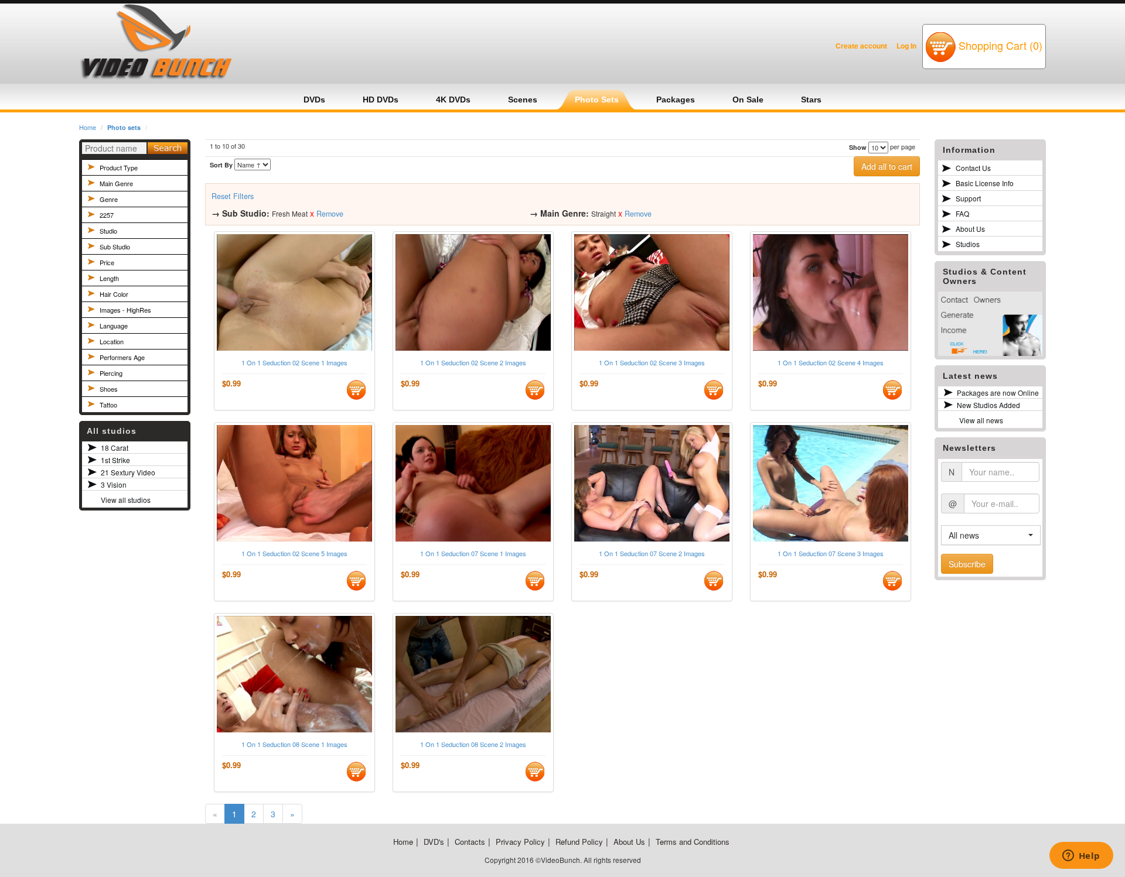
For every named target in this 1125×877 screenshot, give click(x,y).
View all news (981, 420)
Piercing (111, 373)
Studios (968, 244)
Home (87, 127)
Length (109, 278)
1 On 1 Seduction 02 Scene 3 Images (652, 362)
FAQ (962, 213)
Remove (329, 213)
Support (968, 198)
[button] (991, 535)
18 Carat (114, 448)
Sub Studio (115, 246)
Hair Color (114, 294)
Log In (906, 45)
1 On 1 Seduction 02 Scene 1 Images (294, 362)
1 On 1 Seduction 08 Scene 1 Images (294, 744)
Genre (109, 199)
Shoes (109, 388)
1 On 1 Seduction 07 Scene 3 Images (831, 553)
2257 (107, 215)
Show (858, 147)
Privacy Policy (520, 841)
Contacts (470, 841)
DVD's (434, 841)
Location (112, 341)
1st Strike (115, 460)
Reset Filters (233, 196)
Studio (108, 230)
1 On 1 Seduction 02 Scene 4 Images (831, 362)
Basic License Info (985, 183)
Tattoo (108, 404)
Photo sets (124, 127)
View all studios (126, 500)
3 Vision (114, 484)
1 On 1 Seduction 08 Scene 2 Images (473, 744)
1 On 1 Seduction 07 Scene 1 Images (473, 553)
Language (114, 325)
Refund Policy (579, 841)
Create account (861, 45)
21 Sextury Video (128, 472)
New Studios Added (988, 405)
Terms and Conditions (692, 841)
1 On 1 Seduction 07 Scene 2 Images (652, 553)
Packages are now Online (998, 393)
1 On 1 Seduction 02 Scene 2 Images (473, 362)
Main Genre (116, 183)
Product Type (119, 167)
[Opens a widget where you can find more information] (1081, 856)
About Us (970, 229)
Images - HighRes (125, 309)
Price (107, 262)
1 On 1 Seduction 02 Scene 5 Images (294, 553)
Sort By (221, 164)
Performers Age (122, 357)
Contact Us (973, 168)
